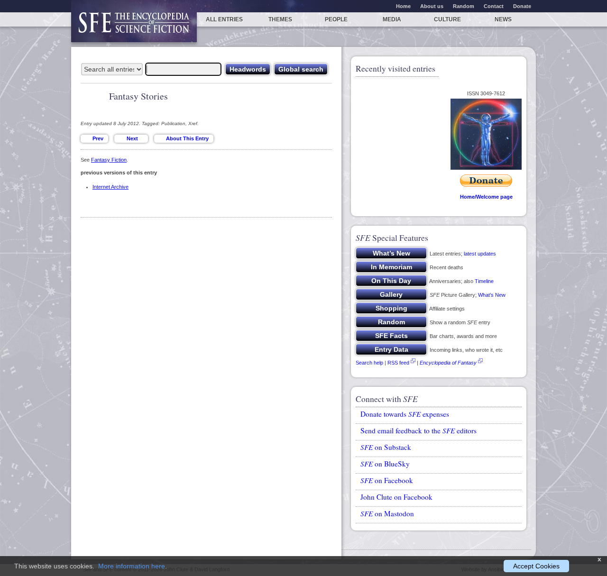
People (336, 19)
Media (392, 19)
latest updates (480, 253)
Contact (494, 6)
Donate (522, 6)
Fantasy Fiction (109, 160)
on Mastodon (387, 513)
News (503, 19)
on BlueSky (385, 463)
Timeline (484, 281)
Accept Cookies (536, 566)
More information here (131, 566)
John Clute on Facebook (396, 497)
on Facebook (386, 480)
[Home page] (134, 27)
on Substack (385, 447)
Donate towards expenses (404, 414)
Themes (280, 19)
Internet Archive (110, 187)
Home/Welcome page (486, 197)
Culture (447, 19)
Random (463, 6)
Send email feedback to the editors (418, 430)
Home (403, 6)
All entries (224, 19)
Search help (369, 363)
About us (431, 6)
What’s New (492, 295)
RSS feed (398, 363)
